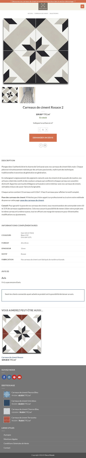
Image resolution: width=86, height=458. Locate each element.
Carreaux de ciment (41, 13)
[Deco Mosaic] (43, 6)
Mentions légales (11, 439)
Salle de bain (54, 13)
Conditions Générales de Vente (16, 443)
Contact (7, 448)
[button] (82, 6)
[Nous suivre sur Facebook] (4, 377)
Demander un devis (43, 138)
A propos (7, 435)
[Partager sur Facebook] (41, 145)
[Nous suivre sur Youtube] (19, 377)
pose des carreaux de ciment (32, 200)
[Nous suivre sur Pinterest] (14, 377)
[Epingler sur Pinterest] (45, 145)
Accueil (30, 13)
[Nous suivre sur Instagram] (9, 377)
